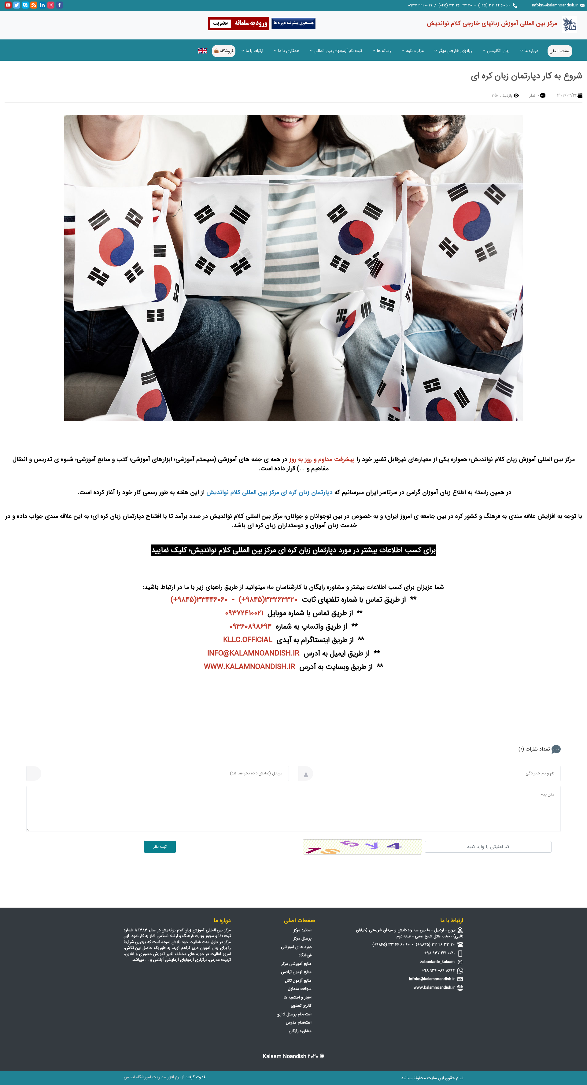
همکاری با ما (288, 50)
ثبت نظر (160, 846)
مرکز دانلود (415, 50)
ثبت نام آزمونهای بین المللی (338, 50)
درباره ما (531, 50)
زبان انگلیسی (498, 50)
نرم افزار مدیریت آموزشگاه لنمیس (152, 1077)
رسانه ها (384, 50)
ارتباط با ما (254, 50)
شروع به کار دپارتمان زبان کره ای (526, 76)
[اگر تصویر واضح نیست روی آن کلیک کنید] (362, 846)
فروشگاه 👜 (224, 51)
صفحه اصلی (559, 51)
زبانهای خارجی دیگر (455, 50)
